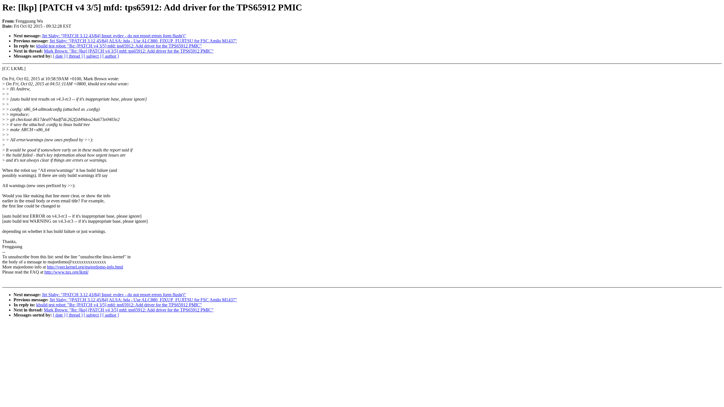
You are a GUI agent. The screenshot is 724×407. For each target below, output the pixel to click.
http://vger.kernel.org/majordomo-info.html (85, 267)
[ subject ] (92, 56)
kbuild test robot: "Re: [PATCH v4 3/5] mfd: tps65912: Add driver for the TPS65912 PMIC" (119, 46)
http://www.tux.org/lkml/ (66, 272)
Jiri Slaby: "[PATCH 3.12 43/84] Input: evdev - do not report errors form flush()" (114, 35)
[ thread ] (74, 56)
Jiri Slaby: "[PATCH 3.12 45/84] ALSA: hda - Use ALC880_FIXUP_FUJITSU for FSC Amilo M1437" (143, 40)
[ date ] (59, 56)
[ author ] (110, 56)
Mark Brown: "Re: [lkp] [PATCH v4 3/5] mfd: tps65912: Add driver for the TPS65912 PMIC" (129, 51)
